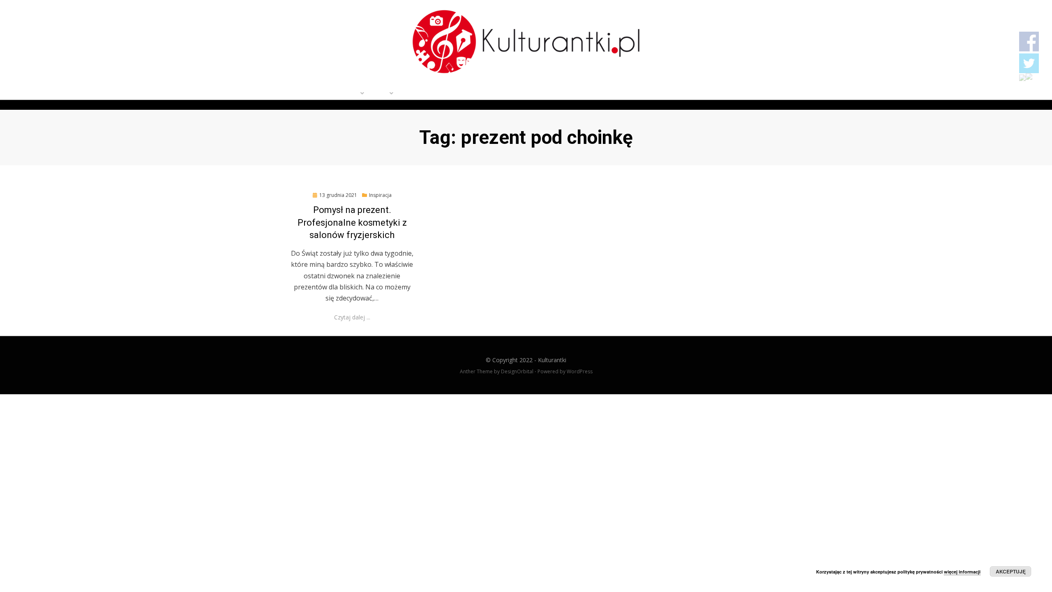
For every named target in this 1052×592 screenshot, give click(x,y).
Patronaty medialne (428, 94)
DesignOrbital (517, 371)
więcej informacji (962, 572)
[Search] (781, 94)
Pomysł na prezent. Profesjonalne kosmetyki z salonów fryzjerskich (352, 222)
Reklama (482, 94)
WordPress (580, 371)
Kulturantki (552, 360)
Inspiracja (380, 195)
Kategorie (343, 94)
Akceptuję (1011, 571)
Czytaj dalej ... (352, 317)
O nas (378, 94)
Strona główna (293, 94)
